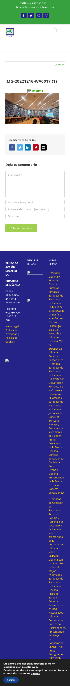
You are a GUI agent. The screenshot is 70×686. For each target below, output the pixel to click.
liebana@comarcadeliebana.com (35, 7)
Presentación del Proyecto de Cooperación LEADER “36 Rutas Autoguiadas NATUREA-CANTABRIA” (56, 647)
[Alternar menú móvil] (63, 30)
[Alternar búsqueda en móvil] (55, 30)
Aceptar (11, 680)
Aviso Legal (12, 326)
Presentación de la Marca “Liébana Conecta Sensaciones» (56, 485)
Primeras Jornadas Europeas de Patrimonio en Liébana (56, 295)
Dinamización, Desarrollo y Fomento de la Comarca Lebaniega (57, 386)
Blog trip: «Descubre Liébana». (55, 333)
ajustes (35, 673)
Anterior (60, 64)
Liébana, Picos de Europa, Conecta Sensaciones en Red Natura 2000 (56, 601)
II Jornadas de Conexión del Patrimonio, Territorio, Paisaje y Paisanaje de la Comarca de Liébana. (56, 514)
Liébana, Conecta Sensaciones (56, 356)
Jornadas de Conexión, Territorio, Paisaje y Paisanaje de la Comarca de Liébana (56, 424)
